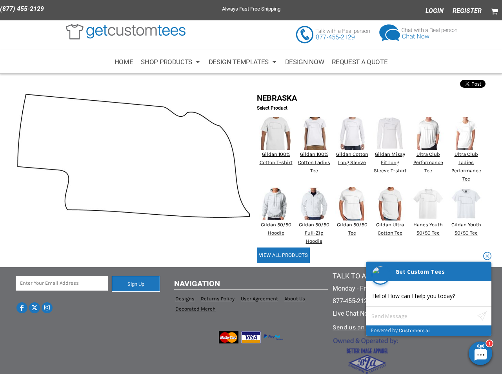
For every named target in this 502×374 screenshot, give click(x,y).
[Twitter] (34, 307)
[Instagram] (47, 307)
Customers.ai (414, 330)
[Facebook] (21, 307)
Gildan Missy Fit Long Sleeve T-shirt (390, 162)
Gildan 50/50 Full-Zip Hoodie (314, 233)
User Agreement (259, 299)
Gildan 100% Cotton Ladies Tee (314, 162)
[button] (170, 61)
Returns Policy (218, 299)
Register (467, 10)
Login (435, 10)
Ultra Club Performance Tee (428, 162)
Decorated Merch (195, 309)
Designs (185, 299)
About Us (294, 299)
